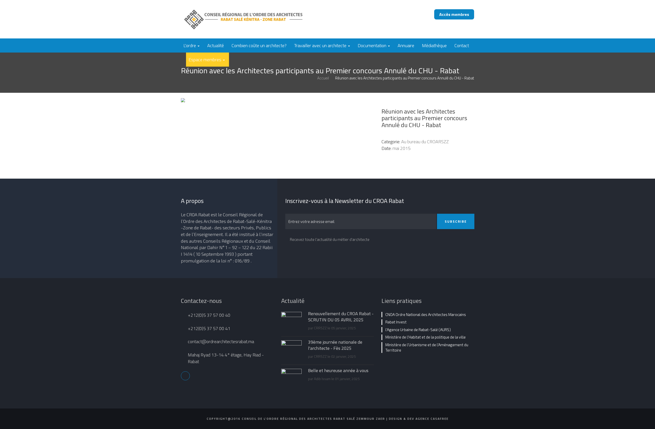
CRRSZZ (320, 328)
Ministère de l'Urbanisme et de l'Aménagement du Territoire (426, 347)
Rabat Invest (396, 322)
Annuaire (406, 45)
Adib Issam (322, 378)
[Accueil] (259, 19)
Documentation (372, 45)
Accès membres (454, 14)
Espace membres (205, 59)
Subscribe (456, 221)
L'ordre (190, 45)
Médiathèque (434, 45)
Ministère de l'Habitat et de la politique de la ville (425, 337)
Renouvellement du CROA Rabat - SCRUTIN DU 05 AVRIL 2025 (341, 316)
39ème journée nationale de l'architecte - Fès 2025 (335, 345)
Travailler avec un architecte (320, 45)
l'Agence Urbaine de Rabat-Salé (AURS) (418, 329)
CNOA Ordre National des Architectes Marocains (425, 314)
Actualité (215, 45)
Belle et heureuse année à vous (338, 370)
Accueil (323, 78)
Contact (461, 45)
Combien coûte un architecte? (259, 45)
